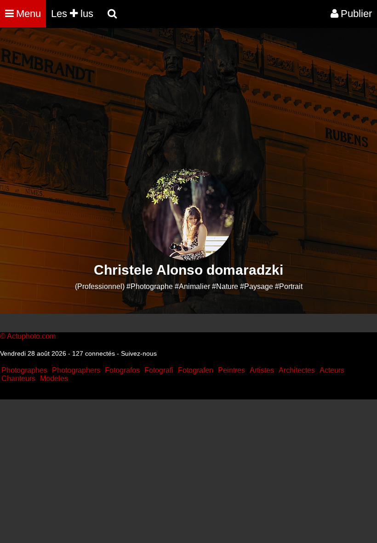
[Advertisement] (167, 104)
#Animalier (192, 286)
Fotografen (195, 370)
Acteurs (332, 370)
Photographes (24, 370)
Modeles (54, 378)
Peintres (231, 370)
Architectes (297, 370)
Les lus (72, 13)
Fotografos (122, 370)
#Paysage (256, 286)
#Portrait (289, 286)
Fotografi (158, 370)
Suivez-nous (139, 353)
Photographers (76, 370)
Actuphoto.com (31, 336)
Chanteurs (18, 378)
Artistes (262, 370)
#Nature (225, 286)
